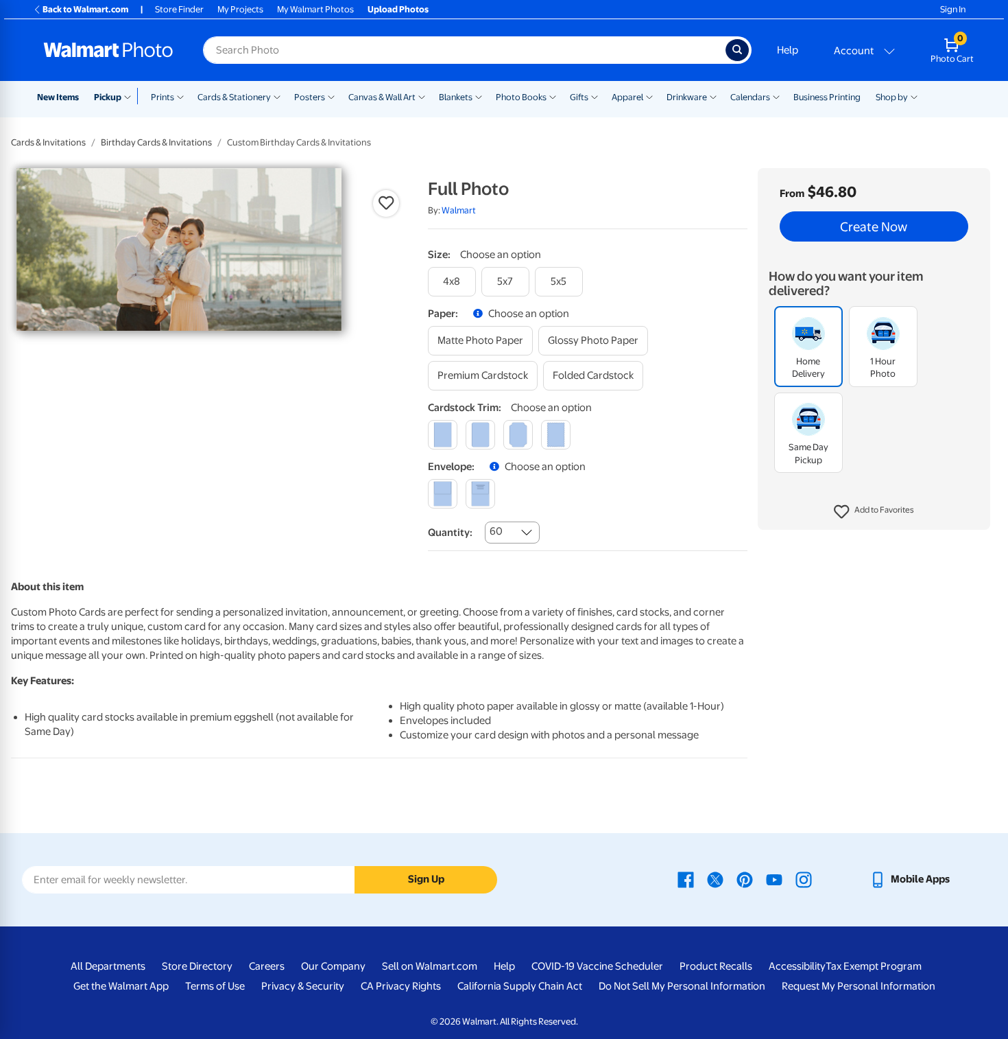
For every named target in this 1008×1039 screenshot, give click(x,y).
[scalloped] (556, 435)
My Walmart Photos (315, 9)
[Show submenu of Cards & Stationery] (277, 96)
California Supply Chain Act (519, 986)
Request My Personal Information (858, 986)
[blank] (442, 494)
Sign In (952, 9)
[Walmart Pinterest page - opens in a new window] (744, 879)
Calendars (750, 97)
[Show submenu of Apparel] (649, 96)
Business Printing (827, 97)
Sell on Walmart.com (429, 966)
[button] (874, 512)
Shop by (892, 97)
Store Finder (179, 9)
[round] (480, 435)
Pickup (107, 97)
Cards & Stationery (234, 97)
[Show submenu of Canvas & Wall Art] (422, 96)
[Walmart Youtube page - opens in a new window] (774, 879)
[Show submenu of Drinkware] (713, 96)
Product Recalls (716, 966)
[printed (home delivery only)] (480, 494)
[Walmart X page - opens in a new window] (715, 879)
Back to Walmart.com (85, 9)
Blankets (455, 97)
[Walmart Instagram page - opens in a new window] (803, 879)
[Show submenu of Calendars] (776, 96)
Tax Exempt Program (874, 966)
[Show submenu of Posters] (331, 96)
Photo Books (521, 97)
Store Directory (197, 966)
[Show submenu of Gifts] (594, 96)
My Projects (240, 9)
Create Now (873, 226)
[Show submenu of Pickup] (130, 96)
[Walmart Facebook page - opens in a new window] (685, 879)
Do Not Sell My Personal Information (682, 986)
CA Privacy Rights (401, 986)
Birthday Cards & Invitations (156, 142)
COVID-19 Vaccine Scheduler (597, 966)
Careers (267, 966)
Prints (162, 97)
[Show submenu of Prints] (180, 96)
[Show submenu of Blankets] (479, 96)
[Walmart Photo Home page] (108, 50)
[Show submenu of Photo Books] (553, 96)
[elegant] (518, 435)
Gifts (579, 97)
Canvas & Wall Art (382, 97)
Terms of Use (215, 986)
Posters (309, 97)
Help (787, 50)
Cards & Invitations (48, 142)
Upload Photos (398, 9)
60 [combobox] (496, 531)
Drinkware (687, 97)
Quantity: (450, 532)
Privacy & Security (302, 986)
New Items (58, 97)
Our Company (333, 966)
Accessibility (797, 966)
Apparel (627, 97)
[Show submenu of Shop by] (914, 96)
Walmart (459, 210)
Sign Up (426, 879)
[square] (442, 435)
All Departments (108, 966)
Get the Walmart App (121, 986)
